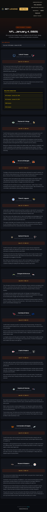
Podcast (37, 13)
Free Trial (24, 9)
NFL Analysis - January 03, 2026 (12, 95)
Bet (11, 9)
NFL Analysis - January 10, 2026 (12, 99)
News (42, 10)
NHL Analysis (8, 107)
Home (28, 506)
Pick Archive (38, 4)
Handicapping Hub (23, 508)
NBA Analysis (8, 103)
